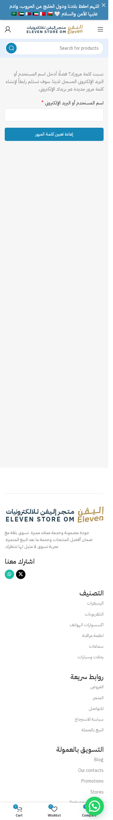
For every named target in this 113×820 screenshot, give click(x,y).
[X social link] (20, 574)
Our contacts (91, 770)
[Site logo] (54, 28)
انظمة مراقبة (93, 635)
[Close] (103, 5)
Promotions (92, 781)
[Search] (11, 48)
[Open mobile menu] (100, 29)
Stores (97, 792)
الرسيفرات (95, 603)
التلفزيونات (94, 614)
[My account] (8, 29)
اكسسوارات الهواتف (87, 625)
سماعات (96, 646)
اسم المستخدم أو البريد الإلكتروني (72, 103)
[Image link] (54, 513)
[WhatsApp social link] (9, 574)
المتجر (98, 697)
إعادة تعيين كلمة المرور (54, 134)
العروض (97, 686)
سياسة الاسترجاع (89, 719)
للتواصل (96, 708)
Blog (99, 759)
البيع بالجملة (93, 730)
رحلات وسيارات (91, 657)
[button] (94, 806)
